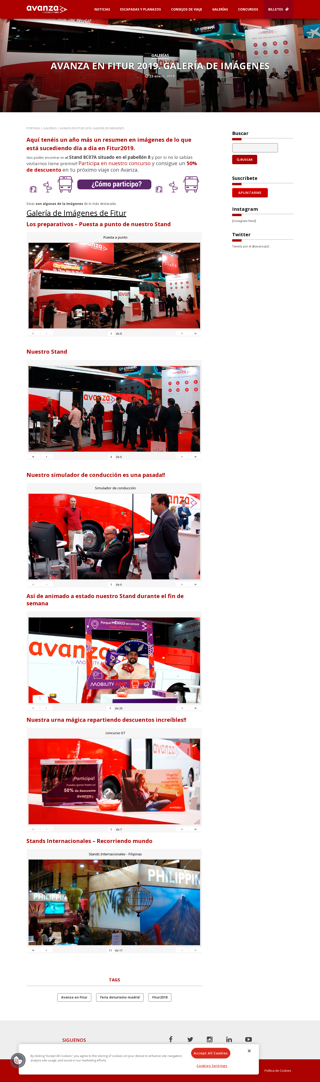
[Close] (249, 1051)
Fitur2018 (159, 997)
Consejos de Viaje (186, 9)
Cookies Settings (212, 1066)
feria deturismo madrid (120, 997)
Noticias (102, 9)
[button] (18, 1060)
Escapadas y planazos (140, 9)
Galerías (220, 9)
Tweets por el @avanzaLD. (251, 246)
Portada (33, 128)
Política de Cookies (277, 1071)
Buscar (246, 159)
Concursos (248, 9)
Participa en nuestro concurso (114, 163)
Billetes (276, 9)
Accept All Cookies (211, 1053)
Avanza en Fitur (74, 997)
